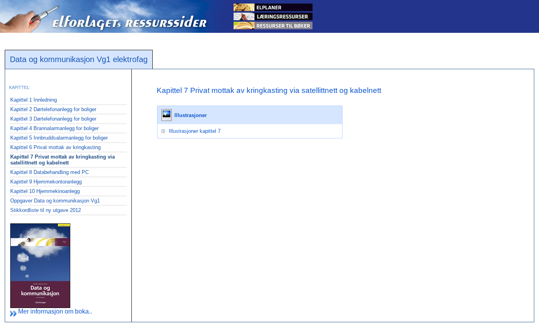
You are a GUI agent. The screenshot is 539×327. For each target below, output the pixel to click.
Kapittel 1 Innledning (33, 100)
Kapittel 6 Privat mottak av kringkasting (55, 147)
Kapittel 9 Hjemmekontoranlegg (46, 182)
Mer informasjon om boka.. (54, 311)
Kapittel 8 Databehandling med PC (49, 172)
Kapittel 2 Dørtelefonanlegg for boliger (53, 109)
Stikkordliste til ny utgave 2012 (45, 210)
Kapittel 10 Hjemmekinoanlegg (45, 191)
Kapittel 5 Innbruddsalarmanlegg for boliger (59, 138)
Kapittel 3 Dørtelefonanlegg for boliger (53, 119)
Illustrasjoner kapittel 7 (195, 131)
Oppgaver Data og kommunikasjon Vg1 (55, 201)
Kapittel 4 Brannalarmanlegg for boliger (54, 128)
